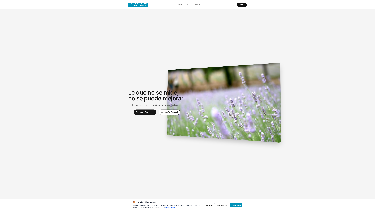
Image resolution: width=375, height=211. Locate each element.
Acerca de (198, 4)
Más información (170, 207)
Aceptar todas (236, 205)
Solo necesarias (222, 205)
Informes (180, 4)
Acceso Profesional (169, 112)
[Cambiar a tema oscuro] (233, 4)
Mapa (189, 4)
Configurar (209, 205)
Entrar (242, 4)
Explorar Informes (143, 112)
